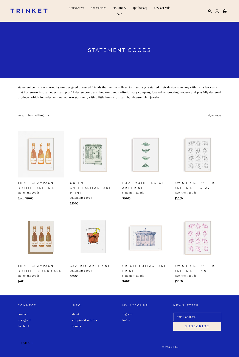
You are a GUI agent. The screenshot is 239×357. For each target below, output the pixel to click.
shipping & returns (84, 320)
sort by (21, 115)
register (127, 314)
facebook (24, 326)
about (75, 314)
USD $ (25, 343)
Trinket (175, 347)
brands (76, 326)
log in (126, 320)
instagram (24, 320)
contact (23, 314)
